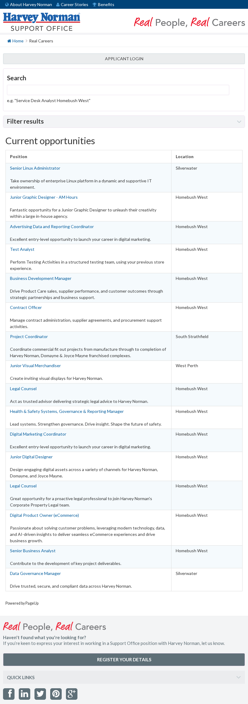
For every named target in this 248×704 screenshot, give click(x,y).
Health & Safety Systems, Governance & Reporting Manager (67, 411)
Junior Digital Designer (31, 456)
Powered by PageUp (21, 603)
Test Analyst (22, 249)
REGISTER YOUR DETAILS (124, 659)
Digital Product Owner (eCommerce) (44, 515)
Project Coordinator (29, 336)
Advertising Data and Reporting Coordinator (52, 226)
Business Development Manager (40, 278)
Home (18, 40)
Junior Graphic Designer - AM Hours (44, 197)
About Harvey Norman (31, 4)
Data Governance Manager (35, 573)
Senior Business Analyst (33, 550)
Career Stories (74, 4)
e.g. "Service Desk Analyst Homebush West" (48, 100)
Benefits (106, 4)
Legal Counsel (23, 388)
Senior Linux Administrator (35, 168)
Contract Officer (26, 307)
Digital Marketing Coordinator (38, 434)
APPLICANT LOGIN (124, 58)
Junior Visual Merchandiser (35, 365)
